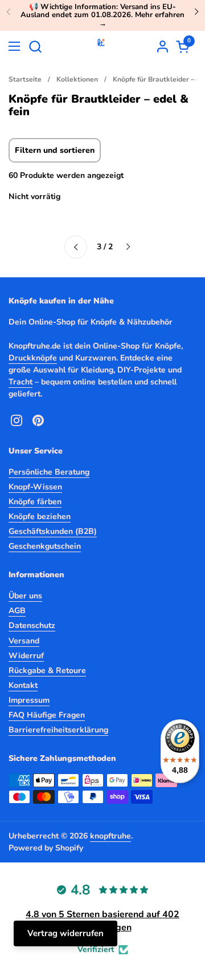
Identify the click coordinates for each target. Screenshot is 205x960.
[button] (35, 46)
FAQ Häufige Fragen (47, 715)
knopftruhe (110, 836)
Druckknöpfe (33, 358)
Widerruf (26, 655)
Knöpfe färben (35, 501)
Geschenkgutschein (45, 546)
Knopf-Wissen (35, 486)
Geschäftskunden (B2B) (53, 531)
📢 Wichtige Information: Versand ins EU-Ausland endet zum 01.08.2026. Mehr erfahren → (102, 15)
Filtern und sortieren (55, 150)
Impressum (29, 700)
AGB (17, 610)
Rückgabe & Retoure (47, 670)
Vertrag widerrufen (65, 933)
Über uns (25, 595)
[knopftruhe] (101, 46)
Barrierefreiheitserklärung (58, 729)
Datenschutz (32, 625)
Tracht (20, 381)
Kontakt (23, 685)
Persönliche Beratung (49, 472)
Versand (24, 640)
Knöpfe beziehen (40, 516)
